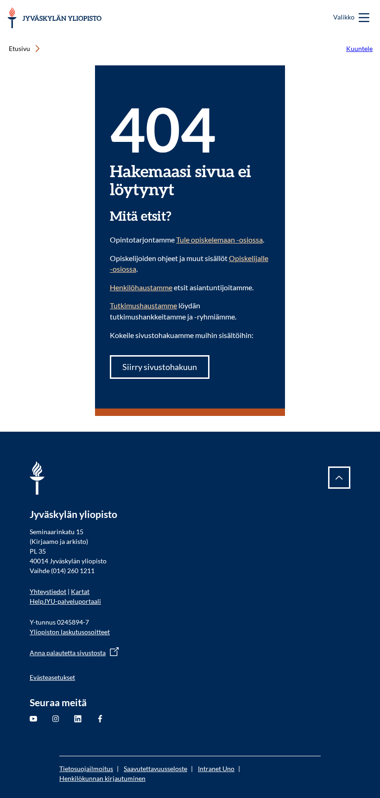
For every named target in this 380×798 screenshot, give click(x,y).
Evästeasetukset (52, 677)
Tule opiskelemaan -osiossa (219, 239)
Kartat (80, 591)
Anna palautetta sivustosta (68, 653)
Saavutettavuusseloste (155, 768)
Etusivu (19, 48)
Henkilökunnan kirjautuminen (102, 778)
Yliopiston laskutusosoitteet (70, 632)
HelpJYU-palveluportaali (65, 601)
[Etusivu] (54, 17)
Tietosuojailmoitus (86, 768)
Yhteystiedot (48, 591)
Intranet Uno (216, 768)
